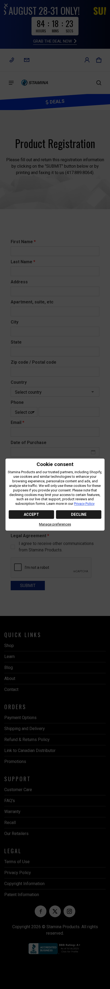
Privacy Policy (84, 504)
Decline (79, 515)
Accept (31, 515)
